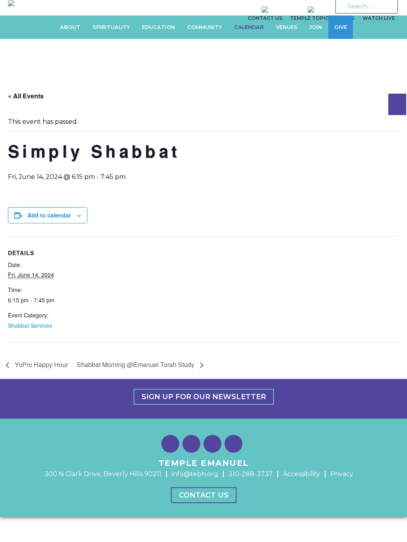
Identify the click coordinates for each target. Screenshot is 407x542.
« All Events (26, 95)
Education (158, 27)
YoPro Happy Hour (40, 364)
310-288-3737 (251, 474)
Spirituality (111, 27)
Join (315, 27)
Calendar (249, 27)
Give (340, 27)
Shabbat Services (30, 325)
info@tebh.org (195, 474)
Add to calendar (49, 215)
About (70, 27)
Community (204, 27)
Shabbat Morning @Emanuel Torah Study (136, 364)
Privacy (341, 474)
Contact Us (204, 495)
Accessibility (301, 474)
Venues (286, 27)
